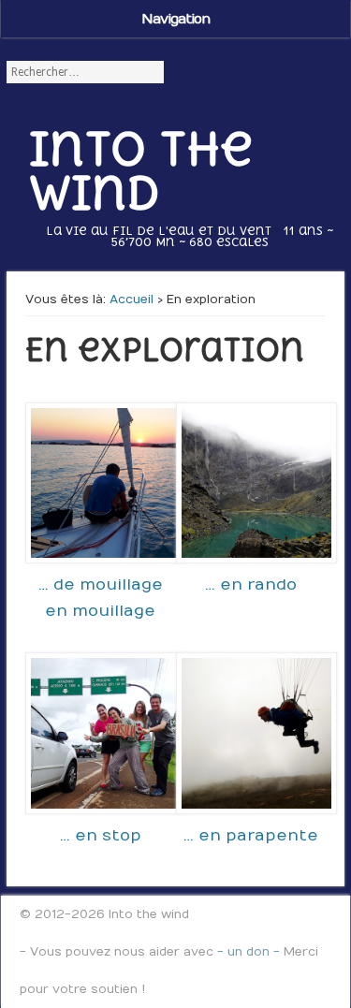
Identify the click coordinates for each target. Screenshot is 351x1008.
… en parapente (250, 835)
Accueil (132, 299)
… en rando (251, 585)
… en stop (100, 835)
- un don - (248, 951)
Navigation (175, 18)
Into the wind (141, 170)
